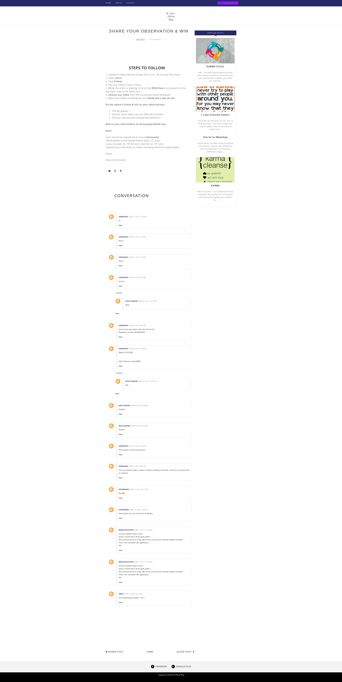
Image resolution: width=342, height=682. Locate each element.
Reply (120, 225)
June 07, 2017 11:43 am (138, 217)
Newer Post (116, 652)
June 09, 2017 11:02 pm (147, 381)
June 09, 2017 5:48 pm (139, 405)
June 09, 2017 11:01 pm (147, 301)
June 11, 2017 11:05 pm (143, 562)
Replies (119, 293)
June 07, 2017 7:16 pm (137, 257)
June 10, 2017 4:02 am (137, 466)
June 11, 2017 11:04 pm (143, 530)
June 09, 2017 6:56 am (137, 325)
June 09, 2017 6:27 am (137, 277)
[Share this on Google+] (114, 171)
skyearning (124, 489)
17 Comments (154, 39)
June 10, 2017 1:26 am (137, 446)
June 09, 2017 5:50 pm (139, 426)
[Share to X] (108, 171)
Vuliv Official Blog (177, 675)
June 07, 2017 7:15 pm (137, 237)
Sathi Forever (131, 301)
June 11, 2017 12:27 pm (139, 489)
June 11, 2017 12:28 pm (139, 510)
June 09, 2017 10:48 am (138, 348)
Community (152, 137)
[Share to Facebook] (120, 171)
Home (150, 652)
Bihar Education (126, 530)
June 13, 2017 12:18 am (133, 594)
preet (121, 594)
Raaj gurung (124, 405)
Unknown (123, 217)
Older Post (184, 652)
